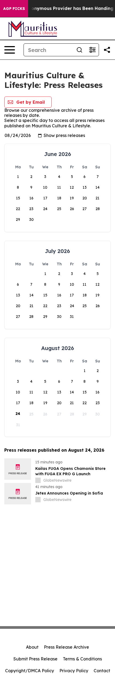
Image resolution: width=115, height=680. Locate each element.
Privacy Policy (73, 670)
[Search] (79, 50)
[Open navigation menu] (9, 49)
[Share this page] (107, 49)
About (32, 647)
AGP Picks (14, 8)
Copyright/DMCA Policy (29, 670)
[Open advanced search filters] (92, 50)
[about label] (38, 480)
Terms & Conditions (82, 659)
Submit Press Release (35, 659)
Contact (102, 670)
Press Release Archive (66, 647)
